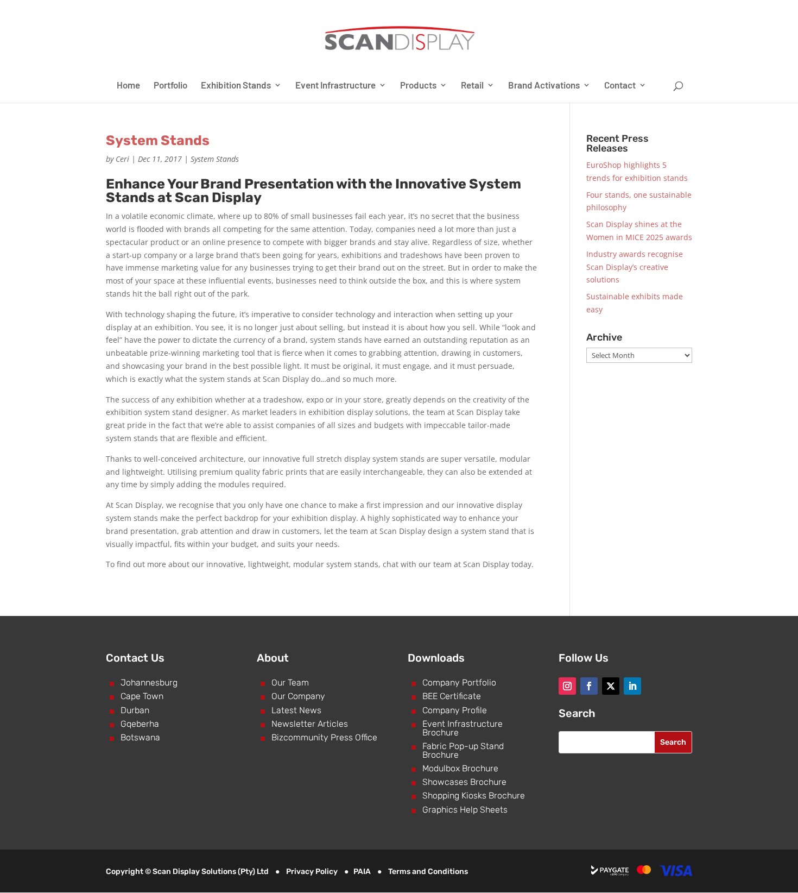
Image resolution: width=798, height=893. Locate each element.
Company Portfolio (459, 682)
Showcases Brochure (464, 782)
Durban (135, 710)
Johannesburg (149, 682)
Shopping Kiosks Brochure (473, 795)
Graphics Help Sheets (465, 809)
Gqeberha (140, 724)
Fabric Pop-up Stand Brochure (463, 750)
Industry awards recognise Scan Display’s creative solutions (634, 267)
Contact (620, 85)
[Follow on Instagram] (567, 686)
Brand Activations (544, 85)
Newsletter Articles (309, 724)
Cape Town (142, 696)
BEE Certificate (451, 696)
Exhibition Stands (236, 85)
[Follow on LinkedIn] (632, 686)
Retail (472, 85)
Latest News (296, 710)
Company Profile (454, 710)
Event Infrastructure (335, 85)
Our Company (298, 696)
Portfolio (170, 85)
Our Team (290, 682)
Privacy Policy (312, 871)
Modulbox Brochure (460, 768)
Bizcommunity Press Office (324, 737)
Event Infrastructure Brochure (462, 728)
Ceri (122, 159)
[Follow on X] (610, 686)
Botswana (140, 737)
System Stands (158, 140)
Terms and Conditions (428, 871)
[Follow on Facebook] (589, 686)
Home (128, 85)
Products (418, 85)
